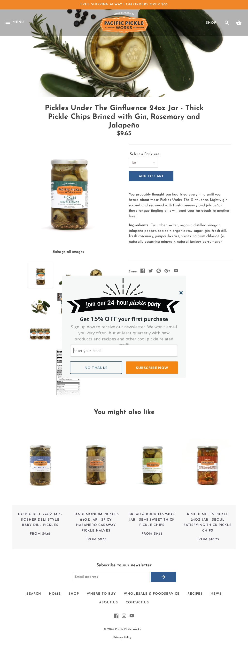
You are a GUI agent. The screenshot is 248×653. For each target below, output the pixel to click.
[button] (124, 335)
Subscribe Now (152, 367)
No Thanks (96, 367)
